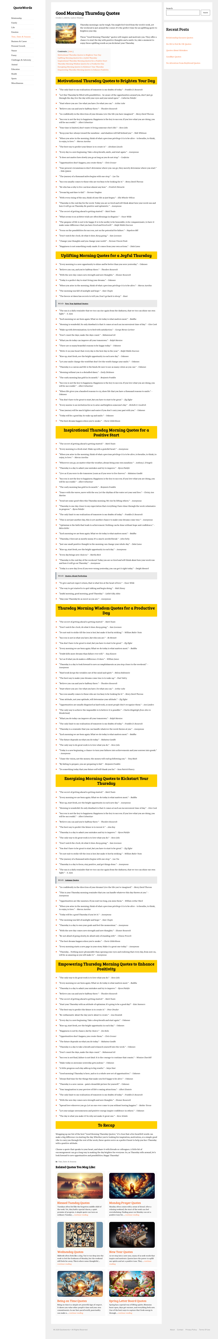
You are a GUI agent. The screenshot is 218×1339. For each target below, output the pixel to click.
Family (14, 23)
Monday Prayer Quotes (125, 1203)
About (172, 1330)
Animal (14, 65)
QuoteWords (22, 7)
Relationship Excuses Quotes (179, 37)
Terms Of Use (204, 1330)
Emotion (14, 32)
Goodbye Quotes (173, 56)
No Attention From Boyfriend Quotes (183, 63)
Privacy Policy (191, 1330)
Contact (180, 1330)
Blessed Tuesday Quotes (73, 1203)
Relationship (16, 18)
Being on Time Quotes (72, 1301)
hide (70, 51)
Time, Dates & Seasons (21, 37)
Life (13, 28)
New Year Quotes (121, 1252)
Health (14, 74)
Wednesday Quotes (70, 1252)
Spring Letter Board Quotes (127, 1301)
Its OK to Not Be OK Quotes (178, 44)
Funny (14, 55)
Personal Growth (18, 46)
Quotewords (65, 1330)
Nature (14, 51)
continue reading (81, 1215)
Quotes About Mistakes (177, 50)
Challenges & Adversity (21, 60)
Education (15, 69)
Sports (14, 79)
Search (169, 8)
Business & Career (19, 41)
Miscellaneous (17, 83)
